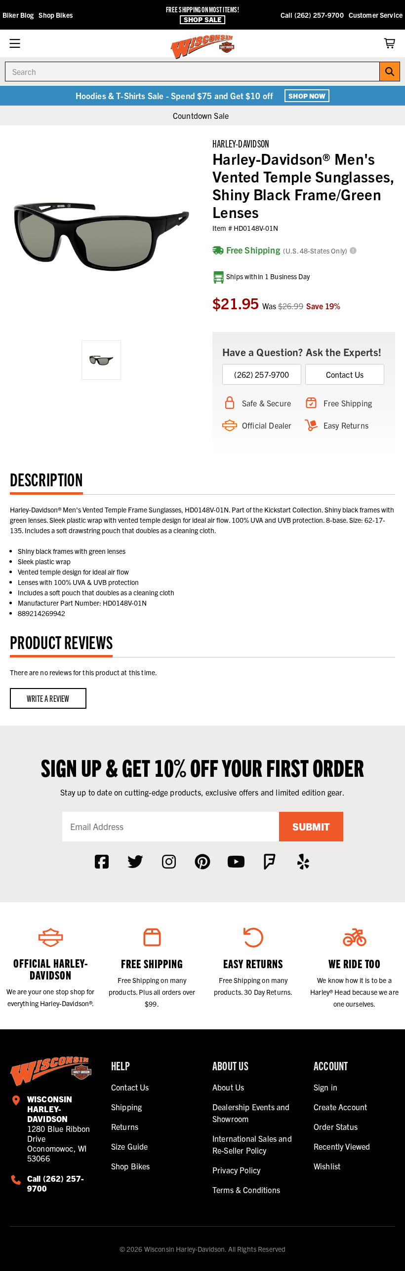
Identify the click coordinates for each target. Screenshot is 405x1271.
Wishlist (327, 1166)
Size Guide (129, 1146)
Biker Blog (18, 14)
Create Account (340, 1107)
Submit (311, 826)
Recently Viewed (342, 1146)
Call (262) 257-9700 (312, 14)
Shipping (126, 1107)
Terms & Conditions (246, 1190)
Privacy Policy (236, 1170)
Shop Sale (202, 19)
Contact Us (345, 374)
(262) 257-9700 (261, 374)
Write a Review (48, 698)
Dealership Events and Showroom (250, 1113)
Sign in (325, 1087)
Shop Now (306, 95)
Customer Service (376, 14)
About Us (228, 1087)
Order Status (336, 1126)
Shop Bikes (55, 14)
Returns (124, 1126)
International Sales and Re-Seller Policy (252, 1144)
